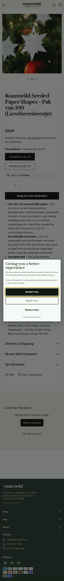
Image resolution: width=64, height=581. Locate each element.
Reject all (32, 301)
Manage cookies (32, 310)
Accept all (32, 292)
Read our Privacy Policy (32, 317)
